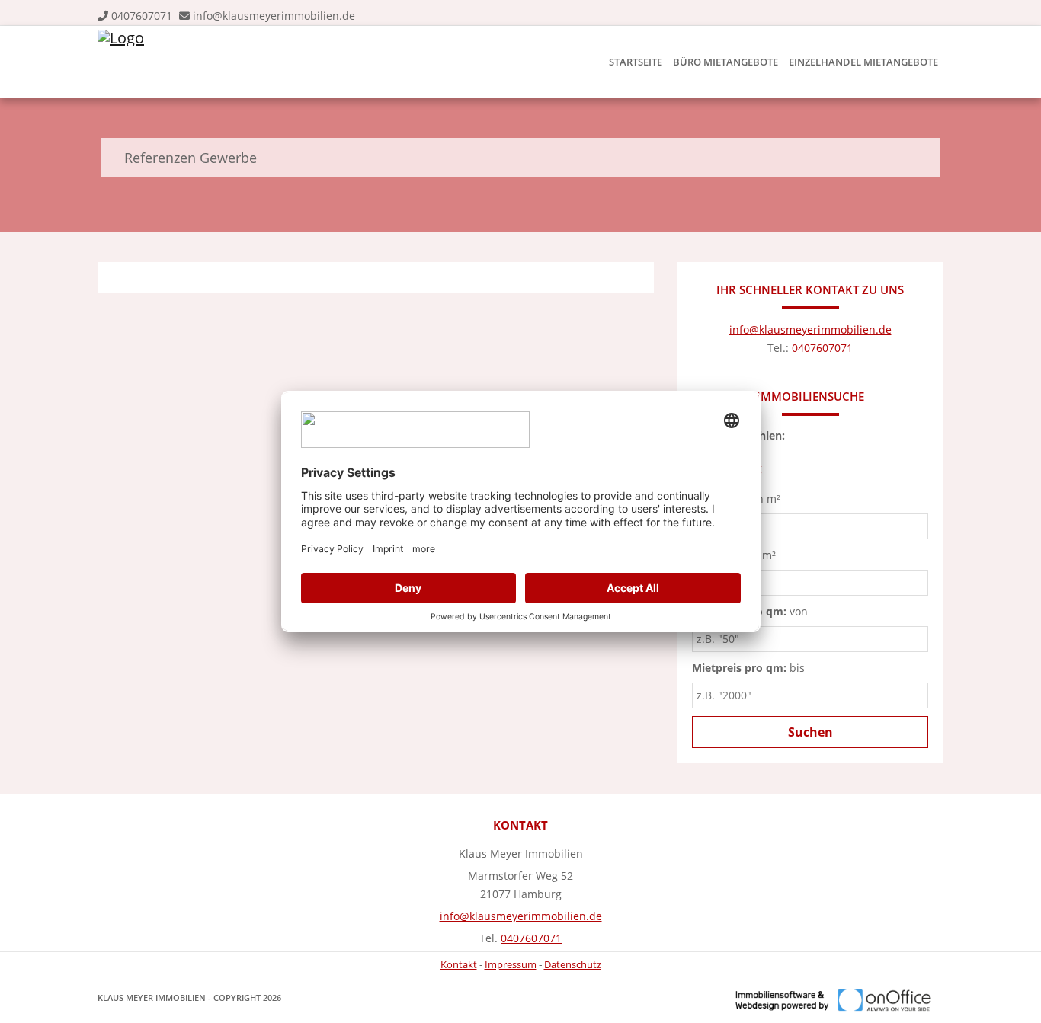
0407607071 (141, 15)
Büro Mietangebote (725, 62)
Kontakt (458, 964)
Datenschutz (572, 964)
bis (748, 667)
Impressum (511, 964)
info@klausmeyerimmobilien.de (274, 15)
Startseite (635, 62)
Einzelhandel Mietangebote (863, 62)
